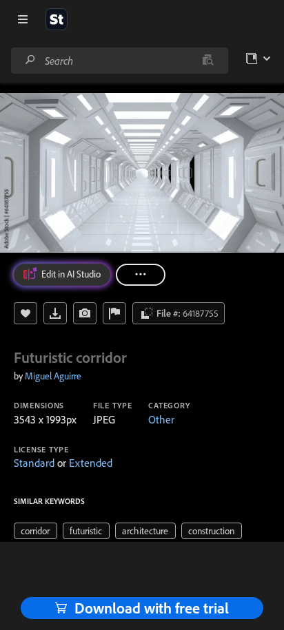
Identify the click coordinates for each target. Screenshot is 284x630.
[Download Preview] (55, 313)
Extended (90, 463)
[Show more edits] (140, 275)
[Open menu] (22, 19)
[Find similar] (207, 60)
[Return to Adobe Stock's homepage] (56, 19)
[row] (35, 531)
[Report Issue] (114, 313)
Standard (34, 463)
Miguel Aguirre (53, 376)
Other (161, 419)
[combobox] (119, 60)
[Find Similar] (85, 313)
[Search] (30, 60)
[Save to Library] (25, 313)
